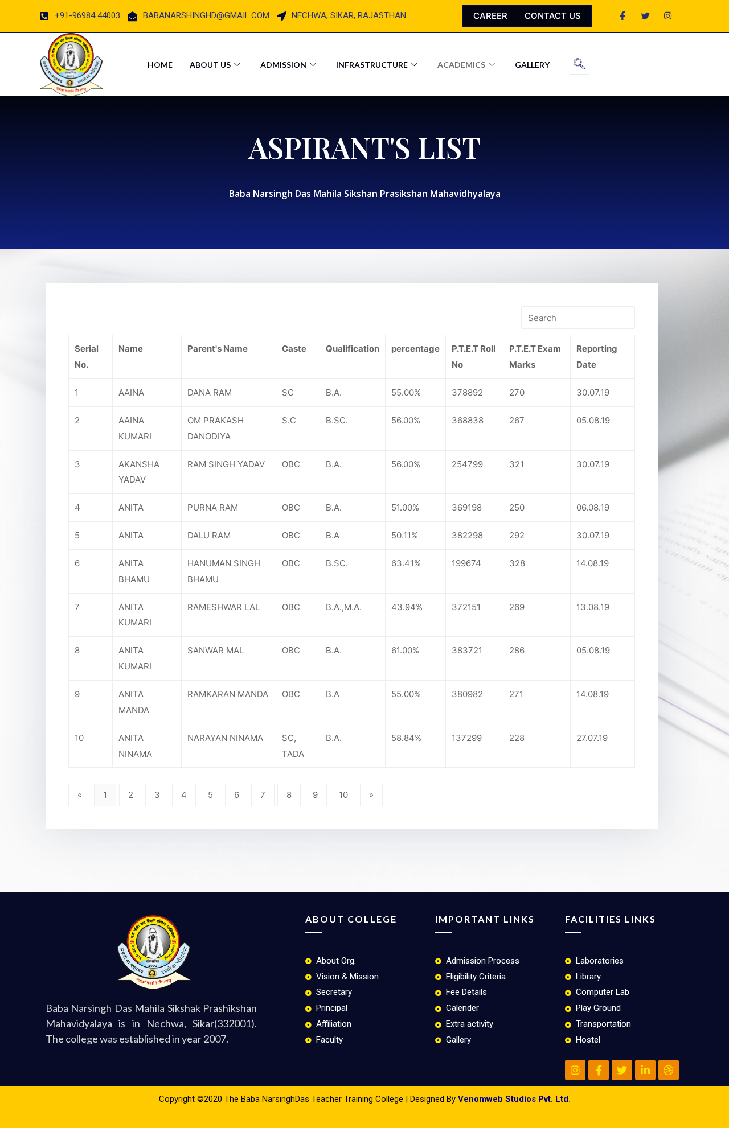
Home (160, 64)
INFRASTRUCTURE (372, 64)
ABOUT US (210, 64)
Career (490, 15)
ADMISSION (283, 64)
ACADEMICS (461, 64)
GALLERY (532, 64)
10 (343, 794)
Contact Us (553, 15)
